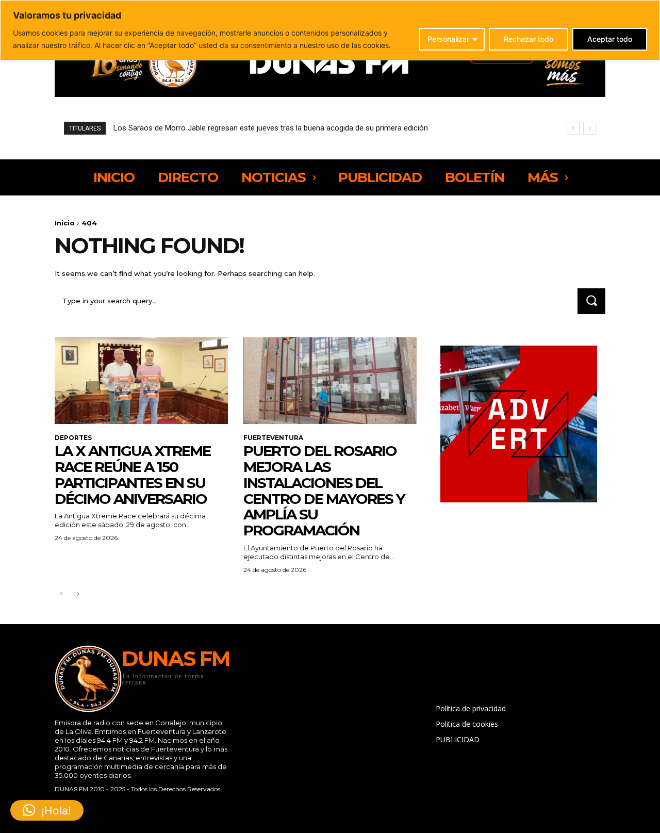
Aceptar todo (609, 39)
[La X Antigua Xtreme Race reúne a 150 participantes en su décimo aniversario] (141, 380)
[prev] (573, 128)
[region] (330, 30)
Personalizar (448, 39)
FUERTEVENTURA (273, 438)
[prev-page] (61, 594)
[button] (47, 810)
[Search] (591, 301)
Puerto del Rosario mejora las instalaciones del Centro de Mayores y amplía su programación (324, 490)
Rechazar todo (528, 39)
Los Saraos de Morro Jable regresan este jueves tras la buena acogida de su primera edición (270, 128)
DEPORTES (73, 438)
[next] (589, 128)
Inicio (65, 223)
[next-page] (77, 594)
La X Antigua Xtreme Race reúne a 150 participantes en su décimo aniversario (132, 474)
